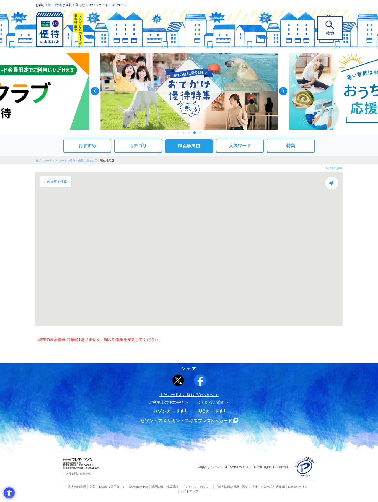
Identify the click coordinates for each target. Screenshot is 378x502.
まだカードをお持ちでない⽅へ (186, 395)
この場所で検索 (55, 182)
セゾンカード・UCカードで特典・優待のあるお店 (66, 160)
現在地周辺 (189, 146)
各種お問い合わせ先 (78, 473)
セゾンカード (166, 411)
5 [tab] (200, 132)
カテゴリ (138, 145)
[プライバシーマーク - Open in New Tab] (304, 467)
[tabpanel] (189, 91)
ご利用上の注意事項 (166, 402)
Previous (94, 91)
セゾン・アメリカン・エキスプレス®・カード (186, 420)
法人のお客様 (77, 486)
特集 (290, 145)
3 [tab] (189, 132)
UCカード (209, 411)
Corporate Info (138, 486)
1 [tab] (178, 132)
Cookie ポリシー (299, 486)
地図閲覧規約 (334, 168)
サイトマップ (189, 491)
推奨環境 (172, 486)
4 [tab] (194, 132)
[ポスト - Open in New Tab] (178, 380)
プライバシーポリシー (197, 486)
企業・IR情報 (98, 486)
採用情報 (157, 486)
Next (283, 91)
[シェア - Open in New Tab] (200, 380)
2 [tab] (183, 132)
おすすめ (87, 145)
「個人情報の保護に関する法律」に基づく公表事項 (250, 486)
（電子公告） (116, 486)
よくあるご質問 (210, 402)
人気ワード (240, 145)
